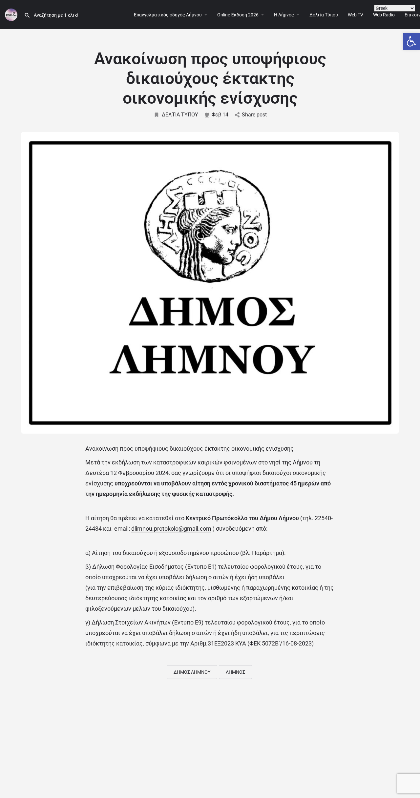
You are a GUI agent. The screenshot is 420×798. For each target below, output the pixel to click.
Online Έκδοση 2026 (238, 14)
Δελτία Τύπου (323, 14)
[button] (411, 41)
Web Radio (384, 14)
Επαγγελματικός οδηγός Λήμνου (168, 14)
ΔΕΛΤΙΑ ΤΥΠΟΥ (180, 115)
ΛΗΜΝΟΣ (235, 672)
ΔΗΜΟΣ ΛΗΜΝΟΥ (192, 672)
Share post (254, 115)
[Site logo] (12, 14)
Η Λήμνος (284, 14)
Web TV (355, 14)
